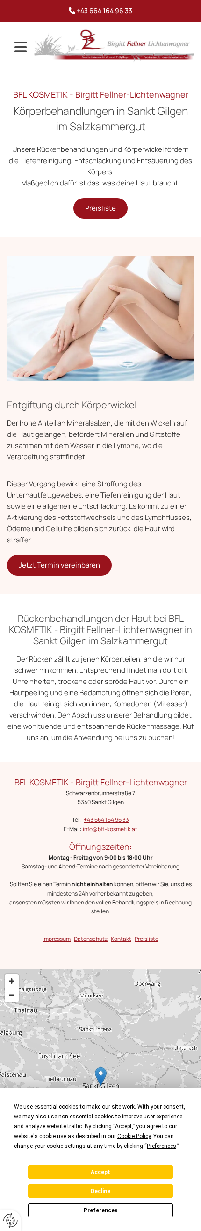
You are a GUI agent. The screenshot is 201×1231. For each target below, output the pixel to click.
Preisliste (146, 939)
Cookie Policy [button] (134, 1136)
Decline (100, 1191)
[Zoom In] (12, 981)
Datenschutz (91, 939)
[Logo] (114, 46)
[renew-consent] (10, 1220)
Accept (100, 1172)
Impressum (57, 939)
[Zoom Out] (12, 995)
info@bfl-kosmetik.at (110, 829)
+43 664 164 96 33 (104, 10)
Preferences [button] (161, 1146)
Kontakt (121, 939)
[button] (20, 47)
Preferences (101, 1210)
